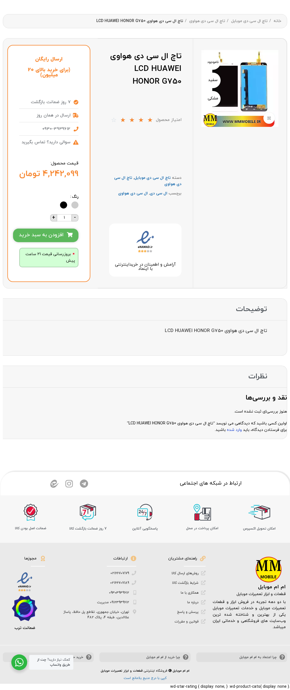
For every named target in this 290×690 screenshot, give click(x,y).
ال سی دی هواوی (133, 193)
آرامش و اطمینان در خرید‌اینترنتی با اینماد (145, 267)
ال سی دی (158, 193)
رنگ (75, 196)
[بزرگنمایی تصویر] (269, 118)
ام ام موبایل (272, 587)
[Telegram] (84, 484)
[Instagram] (69, 484)
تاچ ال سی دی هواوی (206, 21)
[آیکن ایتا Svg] (54, 484)
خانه (276, 21)
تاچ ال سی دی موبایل (249, 21)
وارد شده (234, 430)
